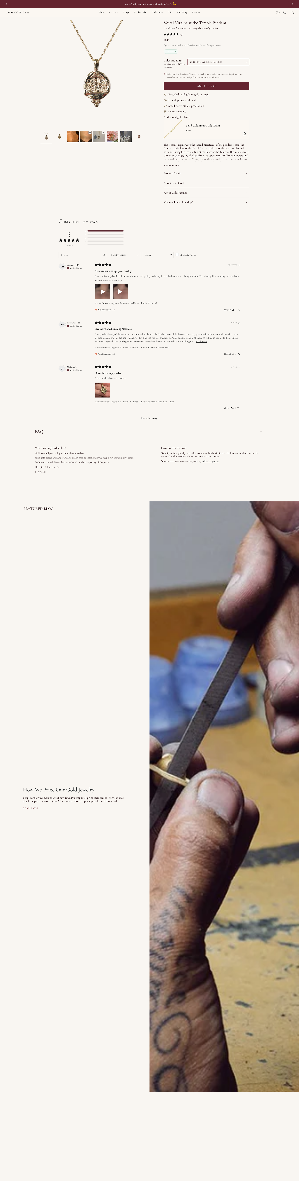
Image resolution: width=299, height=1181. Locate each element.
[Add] (244, 133)
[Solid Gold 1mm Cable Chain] (173, 129)
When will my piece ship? (178, 202)
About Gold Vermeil (175, 192)
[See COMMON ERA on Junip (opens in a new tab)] (155, 418)
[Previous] (6, 3)
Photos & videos (188, 254)
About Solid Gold (174, 183)
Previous (40, 75)
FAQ (39, 431)
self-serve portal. (210, 461)
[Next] (292, 3)
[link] (173, 34)
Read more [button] (201, 341)
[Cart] (292, 12)
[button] (101, 12)
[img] (77, 264)
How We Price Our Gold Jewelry (58, 789)
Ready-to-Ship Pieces (152, 3)
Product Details (172, 173)
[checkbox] (191, 255)
